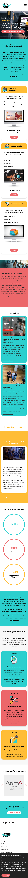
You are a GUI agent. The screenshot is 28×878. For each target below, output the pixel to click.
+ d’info (14, 137)
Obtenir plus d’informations (13, 32)
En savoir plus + (8, 361)
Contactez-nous (14, 812)
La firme (4, 844)
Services (4, 847)
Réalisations (5, 850)
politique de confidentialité (16, 871)
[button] (6, 497)
